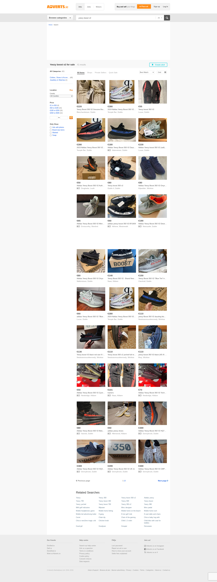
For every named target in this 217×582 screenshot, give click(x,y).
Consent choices (85, 559)
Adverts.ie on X (152, 552)
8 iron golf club (126, 514)
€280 (110, 106)
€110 (140, 313)
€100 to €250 (54, 110)
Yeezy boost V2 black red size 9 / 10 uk (92, 355)
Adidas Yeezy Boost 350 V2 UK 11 (121, 469)
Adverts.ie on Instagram (155, 546)
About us (158, 570)
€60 (109, 220)
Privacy (128, 570)
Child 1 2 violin (126, 521)
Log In (165, 7)
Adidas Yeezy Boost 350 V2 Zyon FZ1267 (93, 393)
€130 (79, 351)
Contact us (166, 570)
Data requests (84, 561)
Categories (149, 570)
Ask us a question (86, 548)
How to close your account (121, 551)
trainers (111, 393)
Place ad (145, 6)
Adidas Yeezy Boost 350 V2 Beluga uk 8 (92, 431)
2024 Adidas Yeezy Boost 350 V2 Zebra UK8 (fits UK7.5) (130, 317)
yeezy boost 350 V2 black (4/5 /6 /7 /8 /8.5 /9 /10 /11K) (160, 355)
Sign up (157, 7)
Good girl (79, 526)
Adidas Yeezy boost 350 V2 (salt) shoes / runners (158, 147)
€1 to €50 (53, 105)
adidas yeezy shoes (115, 431)
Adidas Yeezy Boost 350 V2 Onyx (90, 278)
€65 (78, 220)
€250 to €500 (54, 113)
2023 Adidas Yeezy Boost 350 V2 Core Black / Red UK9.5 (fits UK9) (103, 147)
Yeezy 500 (125, 501)
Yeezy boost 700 (105, 504)
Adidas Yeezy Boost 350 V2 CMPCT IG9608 (155, 469)
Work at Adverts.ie (53, 553)
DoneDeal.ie (51, 551)
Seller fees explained (119, 553)
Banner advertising (118, 570)
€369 (140, 428)
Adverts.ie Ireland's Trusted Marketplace (60, 7)
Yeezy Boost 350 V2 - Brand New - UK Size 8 (125, 278)
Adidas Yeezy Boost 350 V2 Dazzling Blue (124, 147)
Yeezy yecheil (81, 504)
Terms (142, 570)
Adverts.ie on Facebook (155, 549)
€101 (110, 390)
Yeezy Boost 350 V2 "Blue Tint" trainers (154, 278)
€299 (110, 466)
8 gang (101, 514)
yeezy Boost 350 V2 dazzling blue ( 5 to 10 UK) (157, 317)
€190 (140, 220)
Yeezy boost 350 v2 (115, 186)
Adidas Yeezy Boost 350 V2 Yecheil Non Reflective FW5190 (162, 393)
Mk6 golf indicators (83, 507)
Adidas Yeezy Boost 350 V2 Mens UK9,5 (93, 224)
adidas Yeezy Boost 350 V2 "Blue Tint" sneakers (96, 317)
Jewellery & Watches (57, 80)
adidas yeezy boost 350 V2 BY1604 (122, 224)
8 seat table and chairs (152, 514)
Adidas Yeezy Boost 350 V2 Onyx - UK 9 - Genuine (158, 186)
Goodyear (102, 526)
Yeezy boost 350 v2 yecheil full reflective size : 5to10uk (129, 355)
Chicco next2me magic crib (86, 521)
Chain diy (102, 517)
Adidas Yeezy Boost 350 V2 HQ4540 (91, 469)
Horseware (148, 526)
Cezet (78, 517)
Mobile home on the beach (131, 511)
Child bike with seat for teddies (152, 522)
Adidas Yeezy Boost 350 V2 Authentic (91, 186)
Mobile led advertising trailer (86, 514)
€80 (109, 182)
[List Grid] (161, 72)
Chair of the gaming (128, 517)
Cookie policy (84, 556)
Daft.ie (49, 548)
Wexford (94, 226)
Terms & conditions (86, 551)
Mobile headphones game (85, 511)
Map (71, 90)
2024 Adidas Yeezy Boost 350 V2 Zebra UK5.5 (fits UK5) (130, 109)
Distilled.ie (51, 546)
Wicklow (150, 188)
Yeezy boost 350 (105, 501)
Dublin (92, 112)
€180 (110, 144)
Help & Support (93, 570)
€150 (140, 275)
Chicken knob (104, 521)
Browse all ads (105, 570)
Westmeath (123, 226)
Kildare (115, 281)
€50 (78, 182)
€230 (140, 144)
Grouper (124, 526)
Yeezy (78, 498)
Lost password (117, 546)
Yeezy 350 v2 (126, 504)
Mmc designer (126, 507)
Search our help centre (87, 546)
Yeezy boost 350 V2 (146, 109)
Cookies (136, 570)
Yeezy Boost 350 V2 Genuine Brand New (93, 109)
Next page (162, 481)
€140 (110, 275)
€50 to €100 (54, 108)
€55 (140, 106)
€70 (140, 390)
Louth (92, 188)
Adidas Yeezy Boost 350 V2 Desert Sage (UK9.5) (157, 224)
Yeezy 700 (80, 501)
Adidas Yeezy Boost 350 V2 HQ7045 (152, 431)
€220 (79, 106)
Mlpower (102, 507)
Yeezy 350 (102, 498)
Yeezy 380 (148, 504)
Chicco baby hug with (152, 517)
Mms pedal (148, 507)
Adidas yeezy (149, 498)
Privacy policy (84, 553)
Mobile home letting (106, 511)
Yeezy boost (148, 501)
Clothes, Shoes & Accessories (60, 77)
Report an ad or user (119, 548)
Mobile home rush (150, 511)
